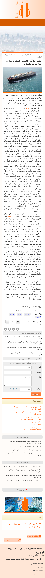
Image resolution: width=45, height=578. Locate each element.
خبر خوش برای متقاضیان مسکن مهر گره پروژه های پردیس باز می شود (23, 353)
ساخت (26, 524)
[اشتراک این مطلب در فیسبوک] (9, 329)
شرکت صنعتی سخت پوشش (30, 419)
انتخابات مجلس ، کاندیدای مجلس (28, 412)
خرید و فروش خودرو (33, 417)
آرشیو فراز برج (39, 573)
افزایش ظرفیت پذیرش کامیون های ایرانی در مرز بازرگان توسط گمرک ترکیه (23, 342)
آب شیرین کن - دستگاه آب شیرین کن (27, 407)
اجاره (10, 524)
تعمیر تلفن (37, 414)
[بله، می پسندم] (18, 321)
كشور (20, 524)
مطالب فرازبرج (33, 536)
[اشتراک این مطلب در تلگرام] (13, 329)
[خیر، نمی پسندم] (8, 321)
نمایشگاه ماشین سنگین (32, 429)
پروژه (15, 524)
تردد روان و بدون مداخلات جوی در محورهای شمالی (27, 449)
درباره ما (41, 567)
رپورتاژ (32, 524)
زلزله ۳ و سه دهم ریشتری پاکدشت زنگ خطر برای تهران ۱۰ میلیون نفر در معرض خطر (24, 442)
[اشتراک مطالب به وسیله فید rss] (17, 329)
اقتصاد (10, 216)
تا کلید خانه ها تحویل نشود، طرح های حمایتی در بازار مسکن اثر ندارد (23, 454)
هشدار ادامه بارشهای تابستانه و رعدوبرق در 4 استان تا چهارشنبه (22, 466)
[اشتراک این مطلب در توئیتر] (5, 329)
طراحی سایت (35, 422)
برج (27, 108)
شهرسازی (32, 526)
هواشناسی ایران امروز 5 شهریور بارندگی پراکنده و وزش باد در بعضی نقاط (23, 337)
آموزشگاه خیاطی (34, 409)
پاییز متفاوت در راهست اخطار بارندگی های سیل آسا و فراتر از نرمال (23, 348)
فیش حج (37, 424)
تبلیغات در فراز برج (38, 570)
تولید (38, 526)
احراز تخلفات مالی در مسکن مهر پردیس (30, 446)
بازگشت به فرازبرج (11, 540)
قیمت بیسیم (36, 427)
